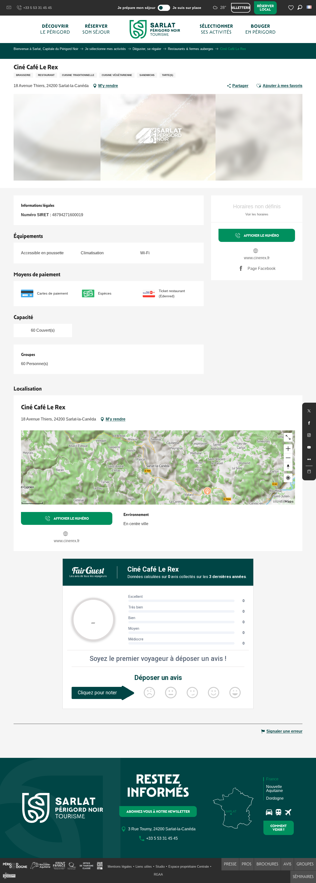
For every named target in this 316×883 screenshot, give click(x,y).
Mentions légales (120, 866)
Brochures (267, 864)
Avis (287, 864)
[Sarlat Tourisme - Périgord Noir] (154, 29)
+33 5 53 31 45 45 (37, 8)
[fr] (309, 7)
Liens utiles (144, 866)
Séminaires (303, 876)
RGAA (158, 874)
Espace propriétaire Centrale (188, 866)
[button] (309, 7)
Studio (160, 866)
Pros (246, 864)
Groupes (305, 864)
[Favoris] (292, 8)
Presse (230, 864)
